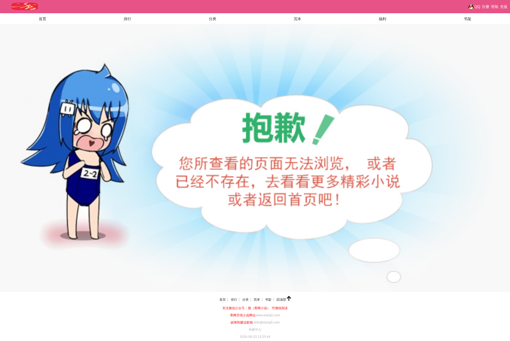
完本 (297, 19)
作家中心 (255, 329)
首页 (42, 19)
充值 (503, 7)
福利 (382, 19)
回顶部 (282, 299)
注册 (485, 7)
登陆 (494, 7)
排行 (127, 19)
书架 (467, 19)
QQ (477, 7)
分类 (212, 19)
